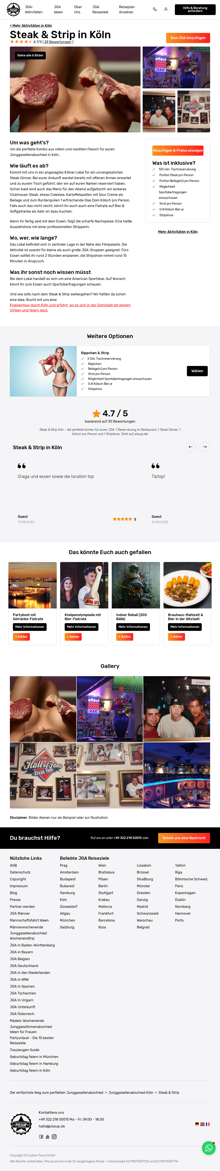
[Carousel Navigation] (110, 447)
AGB (13, 865)
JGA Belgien (20, 959)
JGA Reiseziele (100, 9)
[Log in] (166, 10)
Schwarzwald (148, 913)
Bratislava (106, 872)
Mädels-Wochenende (27, 1021)
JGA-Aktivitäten (34, 9)
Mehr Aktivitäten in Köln (178, 232)
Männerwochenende (26, 927)
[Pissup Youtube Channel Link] (47, 1136)
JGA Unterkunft (22, 1007)
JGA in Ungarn (22, 1000)
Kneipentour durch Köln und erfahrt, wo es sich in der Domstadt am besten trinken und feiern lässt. (70, 307)
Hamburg (67, 893)
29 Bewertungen (57, 42)
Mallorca (105, 907)
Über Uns (78, 9)
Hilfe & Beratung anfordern (195, 9)
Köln (63, 900)
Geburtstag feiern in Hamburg (34, 1064)
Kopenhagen (185, 893)
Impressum (19, 886)
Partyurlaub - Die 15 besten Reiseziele (32, 1040)
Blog (13, 893)
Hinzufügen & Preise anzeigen (178, 150)
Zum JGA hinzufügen (188, 38)
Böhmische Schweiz (191, 879)
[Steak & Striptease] (208, 1124)
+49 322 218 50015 (128, 838)
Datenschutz (20, 872)
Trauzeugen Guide (24, 1050)
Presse (15, 900)
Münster (143, 886)
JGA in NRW (19, 980)
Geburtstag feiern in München (34, 1057)
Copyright (18, 879)
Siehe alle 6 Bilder (30, 55)
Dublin (180, 900)
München (67, 920)
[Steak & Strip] (197, 1124)
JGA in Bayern (21, 952)
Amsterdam (69, 872)
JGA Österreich (22, 1014)
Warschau (145, 920)
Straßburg (145, 879)
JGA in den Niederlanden (30, 973)
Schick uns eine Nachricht (184, 838)
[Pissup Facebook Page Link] (41, 1136)
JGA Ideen (58, 9)
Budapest (68, 879)
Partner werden (22, 907)
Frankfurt (105, 913)
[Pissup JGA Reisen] (13, 10)
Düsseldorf (68, 907)
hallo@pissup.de (52, 1126)
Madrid (142, 907)
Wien (102, 865)
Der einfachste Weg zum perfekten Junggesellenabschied (56, 1093)
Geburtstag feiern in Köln (30, 1070)
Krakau (104, 900)
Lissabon (144, 865)
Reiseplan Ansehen (127, 9)
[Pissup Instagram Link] (54, 1136)
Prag (63, 865)
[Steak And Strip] (202, 1124)
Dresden (143, 893)
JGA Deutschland (24, 966)
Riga (178, 872)
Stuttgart (105, 893)
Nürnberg (183, 907)
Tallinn (180, 865)
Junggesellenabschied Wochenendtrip (28, 935)
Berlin (103, 886)
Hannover (183, 913)
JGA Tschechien (23, 993)
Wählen (197, 371)
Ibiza (102, 927)
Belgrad (143, 927)
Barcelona (106, 920)
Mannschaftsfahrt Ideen (29, 920)
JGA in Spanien (22, 986)
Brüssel (143, 872)
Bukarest (67, 886)
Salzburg (67, 927)
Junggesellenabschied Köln (130, 1093)
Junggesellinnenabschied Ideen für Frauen (31, 1029)
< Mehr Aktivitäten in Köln (31, 26)
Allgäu (65, 913)
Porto (179, 920)
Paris (179, 886)
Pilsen (103, 879)
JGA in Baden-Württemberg (32, 945)
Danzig (142, 900)
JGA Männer (20, 913)
